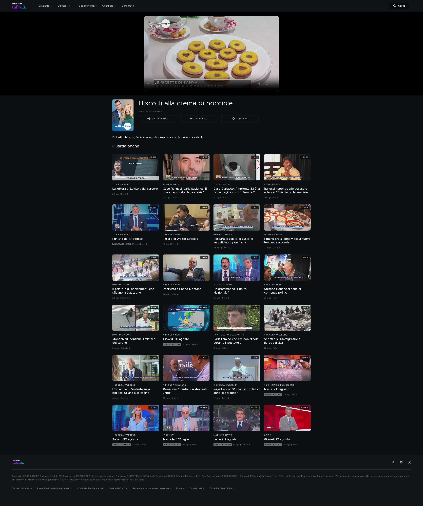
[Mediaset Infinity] (19, 5)
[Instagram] (401, 462)
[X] (409, 462)
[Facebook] (393, 462)
